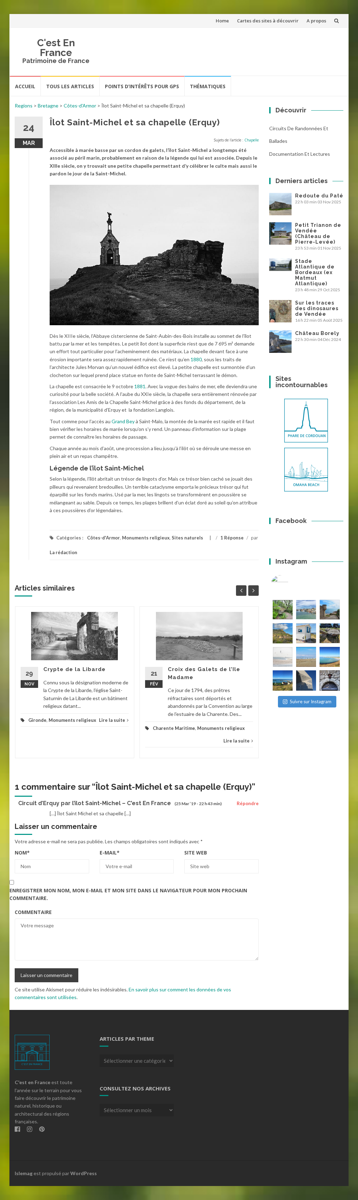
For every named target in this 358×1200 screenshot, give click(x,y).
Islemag (24, 1173)
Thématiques (207, 86)
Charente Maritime (174, 728)
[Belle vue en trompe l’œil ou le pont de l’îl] (306, 657)
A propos (316, 21)
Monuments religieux (146, 537)
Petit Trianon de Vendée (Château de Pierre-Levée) (318, 233)
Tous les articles (70, 86)
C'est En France (56, 47)
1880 (196, 359)
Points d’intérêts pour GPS (142, 86)
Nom (22, 852)
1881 (139, 386)
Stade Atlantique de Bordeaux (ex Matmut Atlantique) (315, 272)
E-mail (110, 852)
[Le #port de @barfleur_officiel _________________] (306, 610)
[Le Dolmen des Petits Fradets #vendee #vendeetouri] (329, 633)
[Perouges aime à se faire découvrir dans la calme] (329, 680)
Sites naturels (187, 537)
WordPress (83, 1173)
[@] (290, 584)
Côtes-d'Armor (80, 106)
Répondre (248, 803)
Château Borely (317, 333)
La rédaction (63, 552)
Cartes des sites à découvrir (268, 21)
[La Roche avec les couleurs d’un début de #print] (283, 633)
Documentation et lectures (299, 154)
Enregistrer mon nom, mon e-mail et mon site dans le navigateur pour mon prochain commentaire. (128, 894)
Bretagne (48, 106)
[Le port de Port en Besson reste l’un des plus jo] (283, 680)
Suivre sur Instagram (310, 701)
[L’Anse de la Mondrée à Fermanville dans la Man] (329, 657)
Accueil (25, 86)
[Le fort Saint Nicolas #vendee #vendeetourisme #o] (329, 610)
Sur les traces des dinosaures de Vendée (316, 308)
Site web (195, 852)
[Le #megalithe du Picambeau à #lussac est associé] (283, 610)
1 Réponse (232, 537)
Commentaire (33, 912)
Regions (24, 106)
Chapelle (251, 140)
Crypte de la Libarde (74, 669)
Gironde (37, 720)
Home (222, 21)
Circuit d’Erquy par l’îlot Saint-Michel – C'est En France (94, 803)
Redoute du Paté (319, 195)
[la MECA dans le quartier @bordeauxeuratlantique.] (306, 680)
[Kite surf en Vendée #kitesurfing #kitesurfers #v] (283, 657)
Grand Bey (123, 421)
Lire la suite (112, 720)
